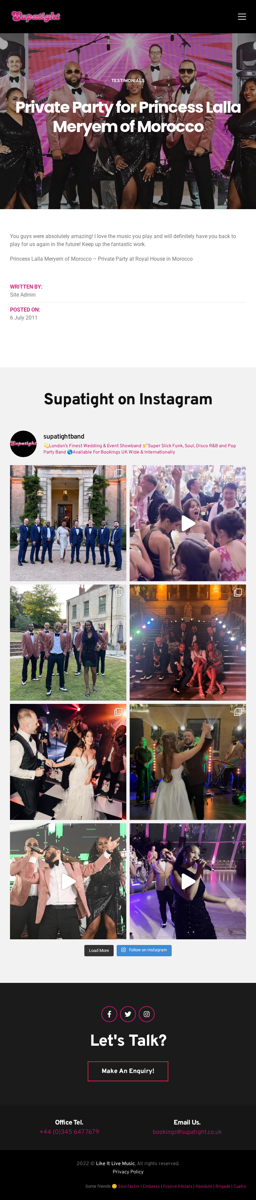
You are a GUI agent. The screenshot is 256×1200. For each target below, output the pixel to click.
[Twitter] (128, 1014)
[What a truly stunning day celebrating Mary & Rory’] (68, 643)
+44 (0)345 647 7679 (69, 1132)
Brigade (222, 1186)
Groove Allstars (177, 1186)
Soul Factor (129, 1186)
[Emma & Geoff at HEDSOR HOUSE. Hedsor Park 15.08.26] (68, 523)
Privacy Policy (128, 1172)
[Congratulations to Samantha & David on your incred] (68, 762)
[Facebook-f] (109, 1014)
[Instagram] (147, 1014)
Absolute (203, 1186)
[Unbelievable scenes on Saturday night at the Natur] (188, 643)
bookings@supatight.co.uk (187, 1132)
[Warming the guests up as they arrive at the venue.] (188, 881)
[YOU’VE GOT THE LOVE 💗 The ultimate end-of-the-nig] (188, 523)
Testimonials (128, 81)
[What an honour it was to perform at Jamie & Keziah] (188, 762)
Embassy (151, 1186)
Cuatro (239, 1186)
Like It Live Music (115, 1164)
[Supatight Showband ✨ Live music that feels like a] (68, 881)
